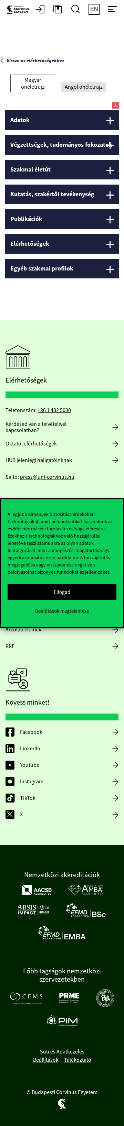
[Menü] (112, 9)
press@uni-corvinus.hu (47, 477)
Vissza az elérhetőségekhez (35, 60)
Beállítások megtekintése (62, 611)
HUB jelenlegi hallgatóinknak (39, 460)
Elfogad (62, 592)
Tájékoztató (77, 1060)
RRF (10, 646)
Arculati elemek (23, 629)
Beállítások (46, 1060)
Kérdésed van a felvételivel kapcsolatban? (36, 427)
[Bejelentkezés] (40, 9)
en (94, 9)
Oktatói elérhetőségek (31, 443)
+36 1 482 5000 (54, 410)
